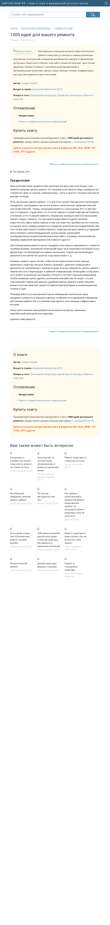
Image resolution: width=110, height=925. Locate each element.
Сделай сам (63, 95)
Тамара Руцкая (29, 83)
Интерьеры (76, 95)
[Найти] (93, 14)
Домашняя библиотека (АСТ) (47, 89)
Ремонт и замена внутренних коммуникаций (43, 121)
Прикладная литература (43, 95)
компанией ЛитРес (84, 141)
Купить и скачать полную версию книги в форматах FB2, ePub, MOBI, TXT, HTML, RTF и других (54, 149)
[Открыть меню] (105, 3)
